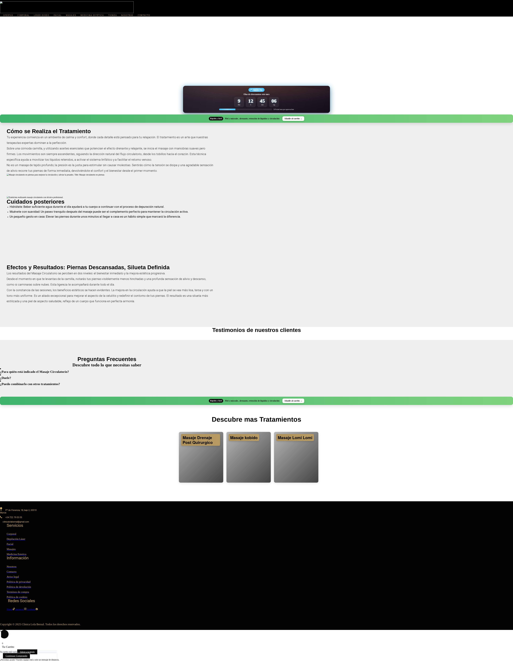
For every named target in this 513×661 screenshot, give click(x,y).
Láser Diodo (41, 15)
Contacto (144, 15)
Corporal (24, 15)
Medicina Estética (92, 15)
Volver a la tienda (27, 652)
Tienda (112, 15)
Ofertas (8, 15)
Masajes (71, 15)
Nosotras (127, 15)
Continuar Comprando (16, 655)
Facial (58, 15)
